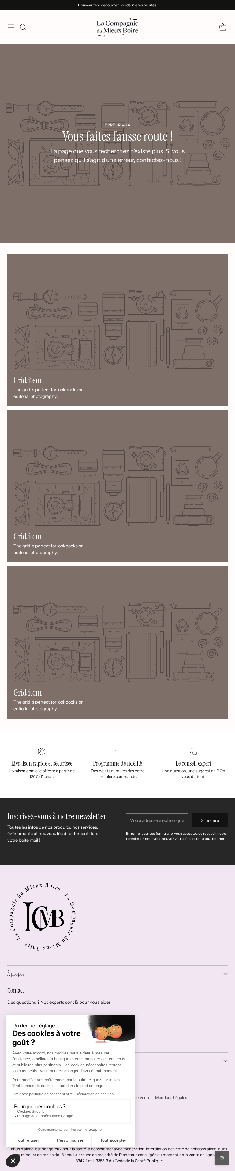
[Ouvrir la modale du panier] (222, 27)
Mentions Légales (171, 1097)
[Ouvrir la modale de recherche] (23, 27)
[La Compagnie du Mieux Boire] (117, 27)
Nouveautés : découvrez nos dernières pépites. (117, 5)
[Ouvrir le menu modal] (10, 27)
